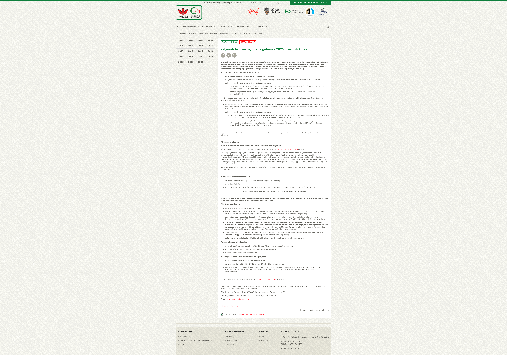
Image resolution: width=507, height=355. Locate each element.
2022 (210, 40)
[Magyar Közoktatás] (294, 6)
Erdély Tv (263, 340)
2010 (210, 56)
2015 (200, 51)
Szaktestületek (231, 340)
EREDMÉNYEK (225, 27)
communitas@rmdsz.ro (276, 3)
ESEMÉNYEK (261, 27)
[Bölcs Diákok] (274, 6)
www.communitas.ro (266, 279)
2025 (180, 40)
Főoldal (182, 34)
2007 (200, 62)
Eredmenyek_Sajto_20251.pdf (250, 314)
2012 (190, 56)
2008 (190, 62)
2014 (210, 51)
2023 (200, 40)
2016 (190, 51)
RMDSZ (262, 337)
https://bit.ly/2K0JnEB (287, 149)
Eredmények (184, 337)
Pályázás (192, 34)
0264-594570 (257, 3)
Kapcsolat (229, 344)
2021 (180, 46)
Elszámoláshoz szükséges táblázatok (195, 340)
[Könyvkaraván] (325, 6)
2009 (181, 62)
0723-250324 (293, 341)
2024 (190, 40)
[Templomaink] (311, 6)
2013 (180, 56)
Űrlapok (182, 344)
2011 (200, 56)
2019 (200, 46)
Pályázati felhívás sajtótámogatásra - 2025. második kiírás (235, 34)
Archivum (202, 34)
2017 (180, 51)
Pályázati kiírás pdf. (229, 306)
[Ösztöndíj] (255, 6)
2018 (210, 46)
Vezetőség (229, 337)
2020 (190, 46)
